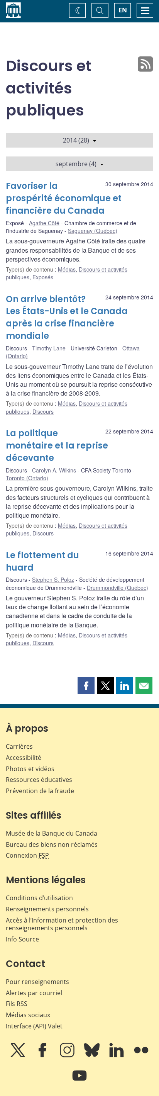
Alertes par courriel (34, 993)
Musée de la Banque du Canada (51, 833)
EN (122, 10)
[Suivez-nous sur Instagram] (68, 1055)
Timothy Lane (49, 348)
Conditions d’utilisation (39, 898)
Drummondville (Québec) (117, 587)
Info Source (22, 939)
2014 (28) (76, 140)
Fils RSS (16, 1003)
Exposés (42, 277)
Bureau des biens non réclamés (52, 844)
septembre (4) (76, 164)
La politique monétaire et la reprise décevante (57, 445)
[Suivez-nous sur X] (18, 1055)
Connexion (27, 855)
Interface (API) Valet (34, 1026)
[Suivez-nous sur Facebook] (43, 1055)
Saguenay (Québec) (92, 230)
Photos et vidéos (30, 769)
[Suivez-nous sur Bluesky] (92, 1055)
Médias (67, 269)
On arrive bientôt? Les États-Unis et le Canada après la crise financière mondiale (67, 317)
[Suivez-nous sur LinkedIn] (117, 1055)
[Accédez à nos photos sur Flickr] (141, 1055)
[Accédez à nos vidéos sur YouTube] (79, 1081)
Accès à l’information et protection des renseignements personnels (62, 924)
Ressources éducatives (39, 779)
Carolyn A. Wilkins (54, 470)
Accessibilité (23, 757)
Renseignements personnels (47, 909)
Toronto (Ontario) (27, 478)
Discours (43, 411)
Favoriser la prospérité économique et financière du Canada (64, 198)
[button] (86, 685)
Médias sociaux (28, 1015)
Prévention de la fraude (40, 791)
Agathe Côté (44, 223)
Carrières (19, 746)
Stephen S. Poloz (53, 579)
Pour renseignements (37, 981)
